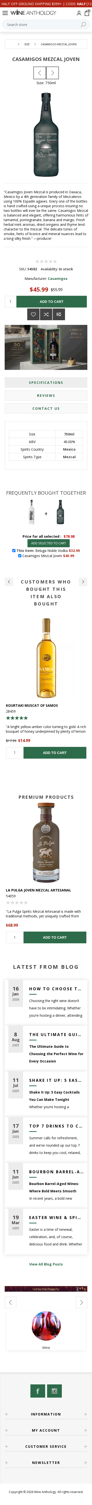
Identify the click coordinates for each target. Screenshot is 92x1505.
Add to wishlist (33, 314)
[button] (9, 582)
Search (83, 24)
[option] (46, 873)
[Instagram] (54, 1391)
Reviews (46, 395)
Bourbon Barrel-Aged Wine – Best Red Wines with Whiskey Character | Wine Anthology (56, 1171)
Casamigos (57, 278)
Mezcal (69, 457)
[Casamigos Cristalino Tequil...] (39, 73)
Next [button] (81, 1302)
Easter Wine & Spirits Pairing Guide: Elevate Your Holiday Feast (56, 1217)
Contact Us (46, 408)
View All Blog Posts (46, 1264)
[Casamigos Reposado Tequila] (52, 73)
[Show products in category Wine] (46, 1326)
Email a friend (59, 314)
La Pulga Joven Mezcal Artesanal (38, 890)
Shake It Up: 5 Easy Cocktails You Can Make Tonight (56, 1080)
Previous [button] (10, 1302)
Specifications (46, 382)
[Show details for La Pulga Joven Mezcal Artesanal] (46, 843)
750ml (69, 434)
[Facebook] (37, 1391)
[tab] (46, 382)
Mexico (69, 449)
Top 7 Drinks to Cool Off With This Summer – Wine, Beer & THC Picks (56, 1126)
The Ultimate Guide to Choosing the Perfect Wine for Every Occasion (56, 1034)
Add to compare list (46, 314)
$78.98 (69, 536)
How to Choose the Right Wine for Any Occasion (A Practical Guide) (56, 989)
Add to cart (52, 302)
